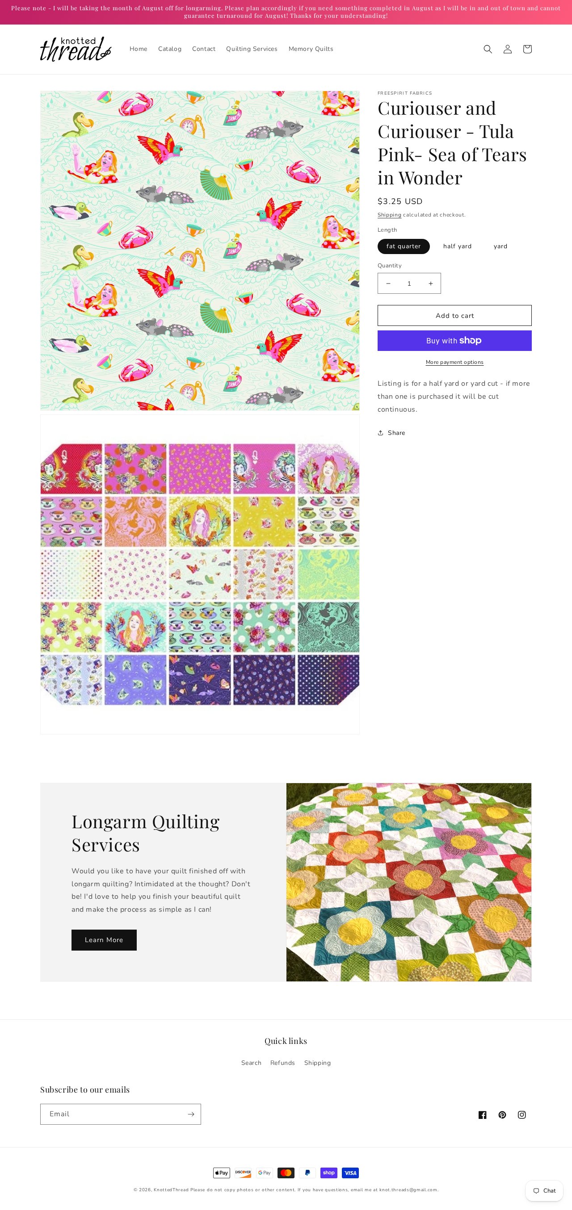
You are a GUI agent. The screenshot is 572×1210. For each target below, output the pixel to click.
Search (251, 1063)
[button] (488, 49)
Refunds (282, 1063)
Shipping (390, 214)
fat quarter (404, 246)
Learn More (104, 939)
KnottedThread (171, 1190)
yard (501, 246)
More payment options (455, 362)
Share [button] (396, 433)
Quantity (390, 266)
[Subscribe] (191, 1114)
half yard (457, 246)
